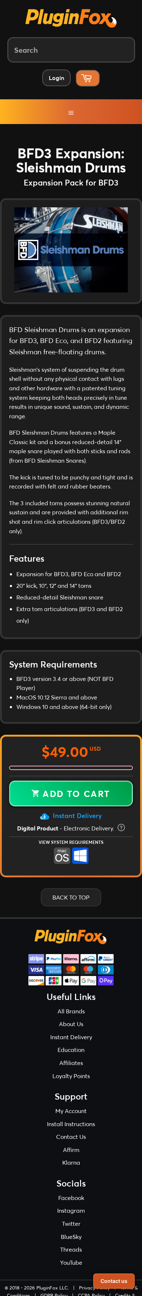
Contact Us (71, 1144)
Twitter (71, 1231)
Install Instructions (71, 1131)
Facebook (71, 1205)
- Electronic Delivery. (66, 836)
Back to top (71, 905)
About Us (71, 1031)
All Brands (71, 1018)
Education (71, 1057)
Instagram (71, 1218)
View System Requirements (71, 850)
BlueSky (71, 1244)
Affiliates (71, 1070)
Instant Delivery (76, 823)
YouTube (71, 1270)
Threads (71, 1257)
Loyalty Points (71, 1083)
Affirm (71, 1157)
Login (56, 77)
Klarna (71, 1170)
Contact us (113, 1281)
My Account (71, 1118)
